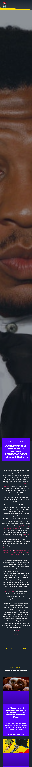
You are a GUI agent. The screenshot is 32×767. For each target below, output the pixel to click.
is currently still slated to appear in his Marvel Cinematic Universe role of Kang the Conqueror (16, 552)
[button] (28, 5)
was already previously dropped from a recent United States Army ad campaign (16, 548)
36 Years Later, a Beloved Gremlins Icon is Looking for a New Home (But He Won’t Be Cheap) (16, 712)
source (16, 634)
